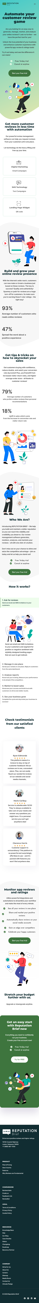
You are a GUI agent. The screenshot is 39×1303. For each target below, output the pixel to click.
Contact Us (6, 1281)
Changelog (6, 1244)
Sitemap (5, 1275)
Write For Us (6, 1267)
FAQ (3, 1233)
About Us (5, 1270)
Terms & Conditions (9, 1207)
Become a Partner (8, 1250)
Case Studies (6, 1238)
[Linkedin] (31, 1298)
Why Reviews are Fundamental (12, 1173)
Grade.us (5, 1193)
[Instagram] (28, 1298)
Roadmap (5, 1247)
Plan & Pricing (7, 1165)
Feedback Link (7, 1196)
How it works (6, 1167)
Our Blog (5, 1236)
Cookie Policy (7, 1213)
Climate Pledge (7, 1284)
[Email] (35, 1298)
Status (4, 1241)
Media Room (6, 1278)
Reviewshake (6, 1190)
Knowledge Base (8, 1230)
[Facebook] (24, 1298)
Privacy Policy (7, 1210)
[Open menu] (35, 4)
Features (5, 1170)
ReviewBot (6, 1199)
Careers (5, 1272)
